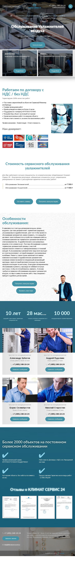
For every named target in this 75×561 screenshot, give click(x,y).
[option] (37, 29)
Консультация (37, 45)
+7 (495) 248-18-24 (21, 364)
